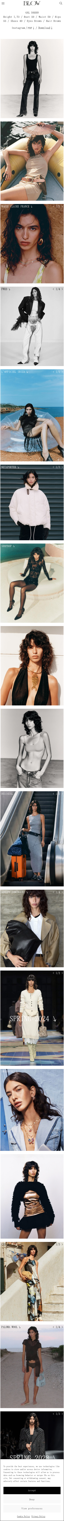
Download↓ (45, 27)
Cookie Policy (23, 1516)
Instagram (18, 27)
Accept (32, 1490)
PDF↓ (31, 28)
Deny (32, 1499)
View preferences (32, 1508)
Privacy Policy (38, 1516)
